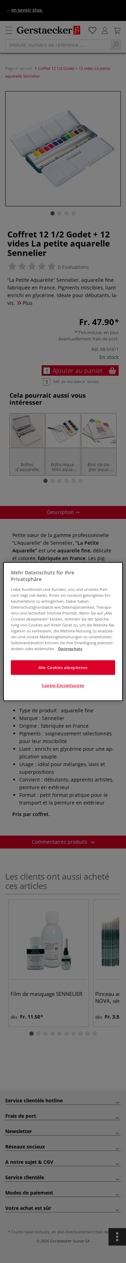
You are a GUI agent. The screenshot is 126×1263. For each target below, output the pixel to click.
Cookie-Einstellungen (63, 685)
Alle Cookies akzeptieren (63, 667)
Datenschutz (70, 648)
